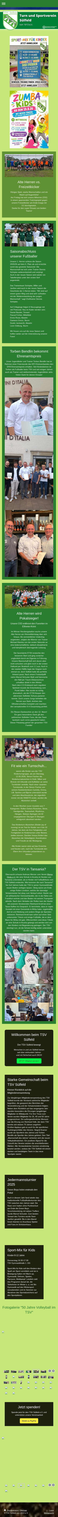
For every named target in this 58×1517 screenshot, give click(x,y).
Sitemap (23, 1510)
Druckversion (12, 1510)
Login (51, 1510)
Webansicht (49, 1513)
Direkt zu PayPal (29, 1421)
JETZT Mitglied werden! (29, 1061)
